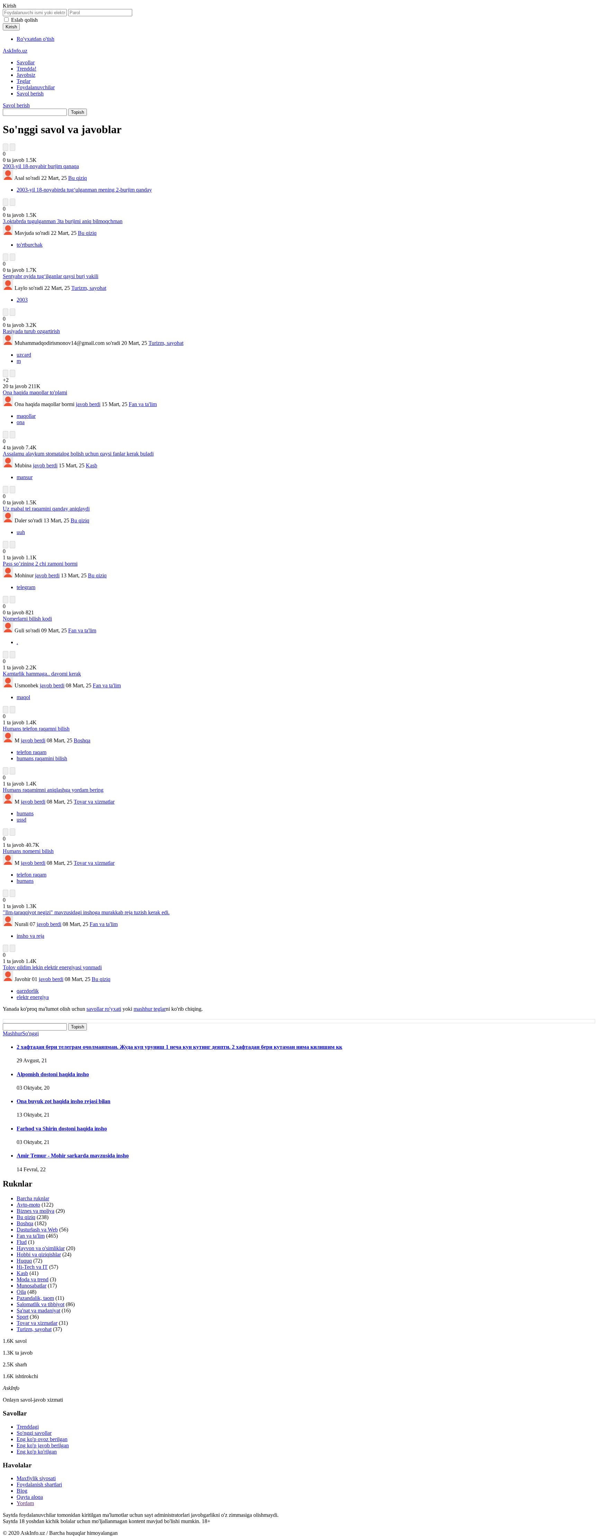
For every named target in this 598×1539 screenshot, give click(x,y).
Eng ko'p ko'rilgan (37, 1452)
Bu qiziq (77, 178)
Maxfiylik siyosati (36, 1478)
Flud (22, 1242)
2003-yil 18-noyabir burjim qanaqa (41, 166)
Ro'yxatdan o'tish (35, 39)
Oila (21, 1292)
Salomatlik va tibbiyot (40, 1304)
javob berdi (88, 404)
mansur (25, 477)
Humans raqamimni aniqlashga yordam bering (53, 790)
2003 (22, 300)
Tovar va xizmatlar (94, 802)
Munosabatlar (31, 1286)
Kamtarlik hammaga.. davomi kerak (42, 674)
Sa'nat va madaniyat (38, 1310)
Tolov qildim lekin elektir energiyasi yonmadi (52, 967)
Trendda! (26, 69)
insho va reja (30, 936)
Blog (22, 1491)
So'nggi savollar (34, 1433)
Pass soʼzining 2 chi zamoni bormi (40, 564)
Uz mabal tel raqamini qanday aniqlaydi (46, 509)
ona (21, 422)
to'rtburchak (30, 245)
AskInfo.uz (15, 51)
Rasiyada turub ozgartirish (31, 331)
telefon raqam (31, 752)
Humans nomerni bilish (28, 851)
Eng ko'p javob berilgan (43, 1445)
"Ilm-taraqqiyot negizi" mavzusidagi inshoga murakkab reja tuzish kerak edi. (86, 912)
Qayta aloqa (30, 1497)
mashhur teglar (150, 1009)
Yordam (25, 1503)
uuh (21, 532)
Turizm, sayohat (88, 288)
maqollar (26, 416)
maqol (23, 697)
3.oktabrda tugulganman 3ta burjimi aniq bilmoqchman (63, 221)
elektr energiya (33, 997)
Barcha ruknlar (33, 1198)
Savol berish (30, 94)
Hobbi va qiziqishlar (39, 1254)
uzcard (24, 355)
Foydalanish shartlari (39, 1484)
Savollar (26, 62)
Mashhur (12, 1033)
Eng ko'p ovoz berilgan (42, 1439)
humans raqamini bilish (42, 758)
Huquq (24, 1261)
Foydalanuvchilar (36, 87)
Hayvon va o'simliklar (41, 1248)
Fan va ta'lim (143, 404)
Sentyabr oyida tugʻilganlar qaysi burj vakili (50, 276)
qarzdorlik (28, 991)
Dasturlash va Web (37, 1230)
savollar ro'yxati (104, 1009)
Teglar (23, 81)
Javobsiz (26, 75)
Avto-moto (28, 1205)
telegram (26, 587)
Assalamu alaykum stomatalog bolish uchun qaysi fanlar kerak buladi (78, 454)
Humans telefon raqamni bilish (36, 729)
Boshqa (82, 740)
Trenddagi (28, 1427)
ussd (21, 820)
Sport (22, 1317)
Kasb (91, 465)
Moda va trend (32, 1279)
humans (25, 813)
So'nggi (30, 1033)
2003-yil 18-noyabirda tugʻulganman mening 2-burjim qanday (84, 190)
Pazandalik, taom (35, 1298)
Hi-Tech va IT (32, 1267)
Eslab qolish (24, 20)
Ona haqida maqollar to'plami (35, 392)
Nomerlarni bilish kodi (27, 619)
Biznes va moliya (35, 1211)
